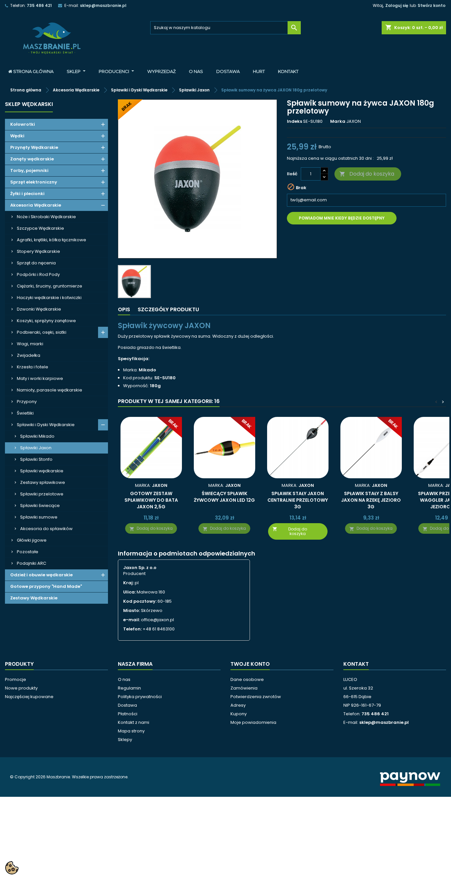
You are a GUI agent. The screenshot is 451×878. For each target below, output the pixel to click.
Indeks (294, 121)
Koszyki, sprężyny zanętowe (46, 321)
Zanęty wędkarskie (32, 159)
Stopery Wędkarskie (38, 251)
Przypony (27, 401)
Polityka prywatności (140, 696)
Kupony (238, 714)
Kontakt (356, 664)
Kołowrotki (22, 124)
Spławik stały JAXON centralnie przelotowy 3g (297, 500)
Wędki (17, 136)
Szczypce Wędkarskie (40, 228)
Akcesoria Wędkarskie (35, 205)
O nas (124, 679)
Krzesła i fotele (32, 367)
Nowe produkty (21, 688)
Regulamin (129, 688)
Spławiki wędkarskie (41, 471)
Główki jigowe (32, 540)
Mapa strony (131, 731)
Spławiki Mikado (37, 436)
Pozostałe (27, 552)
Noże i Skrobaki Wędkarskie (46, 217)
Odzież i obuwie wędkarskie (41, 575)
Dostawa (127, 705)
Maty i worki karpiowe (40, 378)
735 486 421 (39, 5)
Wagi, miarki (30, 344)
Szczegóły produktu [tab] (168, 309)
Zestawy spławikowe (42, 482)
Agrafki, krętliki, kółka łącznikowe (51, 240)
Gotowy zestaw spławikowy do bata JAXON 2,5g (151, 500)
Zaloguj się (396, 5)
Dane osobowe (247, 679)
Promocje (15, 679)
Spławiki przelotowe (41, 494)
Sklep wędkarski (29, 104)
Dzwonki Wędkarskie (39, 309)
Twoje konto (250, 664)
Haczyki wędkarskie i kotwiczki (49, 297)
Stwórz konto (431, 5)
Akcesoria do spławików (46, 528)
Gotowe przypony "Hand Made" (46, 586)
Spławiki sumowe (38, 517)
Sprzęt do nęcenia (36, 263)
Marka (337, 121)
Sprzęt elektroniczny (33, 182)
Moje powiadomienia (253, 722)
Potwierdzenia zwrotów (255, 696)
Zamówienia (244, 688)
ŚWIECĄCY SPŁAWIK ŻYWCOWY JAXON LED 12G (224, 496)
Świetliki (25, 413)
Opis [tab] (124, 309)
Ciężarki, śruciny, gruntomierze (49, 286)
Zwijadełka (28, 355)
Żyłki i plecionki (27, 193)
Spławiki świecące (40, 505)
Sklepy (125, 739)
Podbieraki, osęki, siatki (41, 332)
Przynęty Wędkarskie (34, 147)
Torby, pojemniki (29, 170)
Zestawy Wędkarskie (33, 598)
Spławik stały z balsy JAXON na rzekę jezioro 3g (371, 500)
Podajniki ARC (31, 563)
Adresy (238, 705)
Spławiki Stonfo (36, 459)
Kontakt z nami (133, 722)
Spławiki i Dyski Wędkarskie (46, 425)
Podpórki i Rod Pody (38, 274)
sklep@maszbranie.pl (103, 5)
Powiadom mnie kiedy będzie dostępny (342, 218)
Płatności (127, 714)
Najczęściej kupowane (29, 696)
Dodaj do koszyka (366, 174)
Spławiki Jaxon (36, 448)
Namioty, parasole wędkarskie (49, 390)
